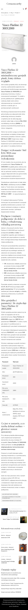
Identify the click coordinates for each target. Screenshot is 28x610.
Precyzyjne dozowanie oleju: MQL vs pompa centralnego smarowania (13, 579)
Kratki (3, 535)
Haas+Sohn (4, 547)
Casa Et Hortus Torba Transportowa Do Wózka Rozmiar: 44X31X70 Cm (12, 584)
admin (14, 63)
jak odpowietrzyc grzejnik (10, 494)
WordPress (15, 606)
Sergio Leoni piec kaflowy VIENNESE (11, 592)
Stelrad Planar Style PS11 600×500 (11, 589)
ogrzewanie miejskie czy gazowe (11, 500)
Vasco (22, 21)
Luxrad (3, 559)
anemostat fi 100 (5, 537)
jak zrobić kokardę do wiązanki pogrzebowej (11, 497)
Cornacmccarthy (14, 3)
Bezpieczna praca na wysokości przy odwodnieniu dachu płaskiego (11, 574)
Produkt (16, 21)
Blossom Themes (15, 604)
